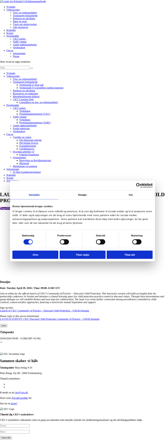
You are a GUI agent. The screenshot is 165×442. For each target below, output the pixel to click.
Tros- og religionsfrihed (25, 12)
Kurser (9, 33)
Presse (16, 56)
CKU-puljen (19, 38)
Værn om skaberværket (25, 24)
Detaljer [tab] (82, 194)
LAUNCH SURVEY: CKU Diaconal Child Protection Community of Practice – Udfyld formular (49, 319)
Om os (9, 50)
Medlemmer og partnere (25, 166)
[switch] (64, 241)
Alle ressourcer (20, 27)
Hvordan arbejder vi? (23, 151)
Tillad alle (129, 254)
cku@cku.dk (21, 392)
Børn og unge (20, 21)
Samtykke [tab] (34, 194)
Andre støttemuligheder (25, 44)
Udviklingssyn (26, 148)
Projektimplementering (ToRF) (35, 122)
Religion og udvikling (24, 18)
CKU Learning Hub (23, 99)
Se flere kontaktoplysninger (27, 172)
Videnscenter (13, 9)
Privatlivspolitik (20, 398)
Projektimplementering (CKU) (34, 114)
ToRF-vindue (20, 41)
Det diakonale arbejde (30, 140)
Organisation (19, 157)
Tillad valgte (82, 254)
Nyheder (10, 6)
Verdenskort (19, 47)
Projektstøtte (12, 36)
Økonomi (24, 163)
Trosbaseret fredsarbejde (25, 15)
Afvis (35, 254)
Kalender (11, 30)
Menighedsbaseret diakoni (26, 96)
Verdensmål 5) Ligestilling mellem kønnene (41, 87)
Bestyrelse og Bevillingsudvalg (35, 160)
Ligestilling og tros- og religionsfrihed (38, 102)
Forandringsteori (27, 146)
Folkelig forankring (29, 154)
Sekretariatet (19, 53)
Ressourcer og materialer (25, 93)
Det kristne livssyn (28, 143)
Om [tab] (131, 194)
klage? (14, 403)
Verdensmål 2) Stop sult (31, 84)
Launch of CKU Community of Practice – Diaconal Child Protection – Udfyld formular (44, 310)
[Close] (1, 342)
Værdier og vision (22, 137)
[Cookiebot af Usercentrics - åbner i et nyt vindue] (138, 185)
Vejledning (24, 111)
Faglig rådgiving (21, 128)
